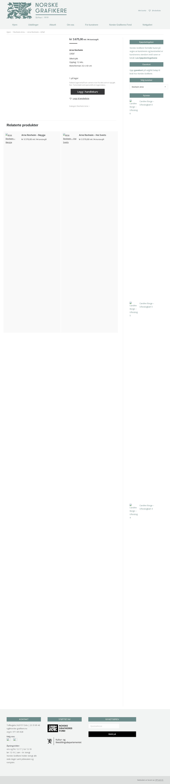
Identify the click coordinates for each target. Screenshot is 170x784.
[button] (79, 98)
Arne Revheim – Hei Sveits (92, 135)
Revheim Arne (82, 106)
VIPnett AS (159, 780)
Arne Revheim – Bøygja (33, 135)
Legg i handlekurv (87, 91)
